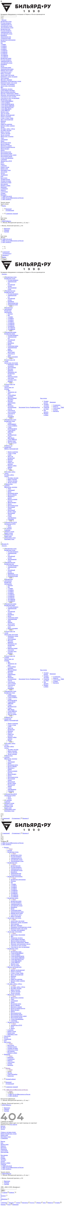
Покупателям (4, 1152)
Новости (3, 1146)
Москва (9, 1073)
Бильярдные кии (15, 865)
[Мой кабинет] (1, 816)
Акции (3, 1156)
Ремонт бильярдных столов (9, 1133)
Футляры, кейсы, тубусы (18, 987)
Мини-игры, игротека (17, 997)
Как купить (10, 1045)
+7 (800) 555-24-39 (6, 196)
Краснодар (10, 1076)
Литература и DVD (16, 1025)
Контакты (3, 1147)
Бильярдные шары (16, 901)
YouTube (6, 231)
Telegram (6, 230)
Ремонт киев (4, 1135)
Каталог (9, 850)
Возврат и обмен (5, 1163)
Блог (2, 1143)
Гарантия (3, 1164)
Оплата (3, 1161)
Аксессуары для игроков (18, 934)
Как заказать (4, 1155)
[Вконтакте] (4, 246)
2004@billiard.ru (6, 221)
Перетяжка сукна (6, 1136)
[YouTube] (5, 248)
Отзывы (3, 1158)
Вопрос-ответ (5, 1144)
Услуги (3, 1129)
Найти (2, 1190)
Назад (11, 849)
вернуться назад (5, 1124)
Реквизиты (4, 1149)
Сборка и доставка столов (8, 1132)
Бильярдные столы (16, 855)
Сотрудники (4, 1150)
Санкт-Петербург (12, 1074)
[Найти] (2, 18)
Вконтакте (7, 228)
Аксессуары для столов (17, 921)
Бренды (3, 1141)
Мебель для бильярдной (18, 970)
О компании (4, 1138)
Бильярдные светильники (18, 879)
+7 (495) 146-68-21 (6, 199)
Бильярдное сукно (16, 951)
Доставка (3, 1160)
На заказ (3, 1127)
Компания (10, 1057)
